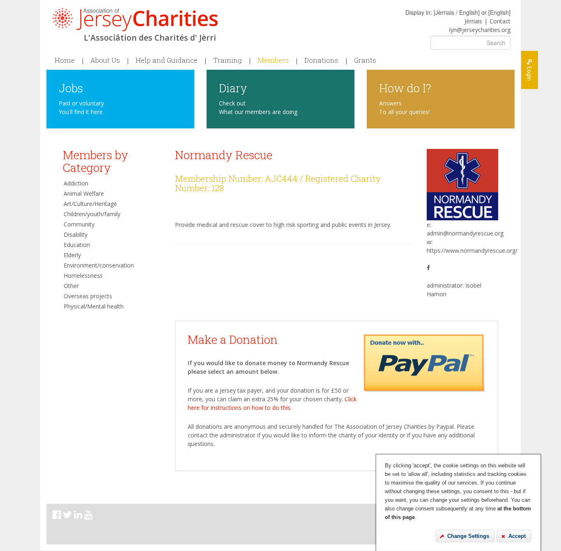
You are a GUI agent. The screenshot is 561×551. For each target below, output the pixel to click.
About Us (105, 60)
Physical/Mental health (94, 306)
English (499, 12)
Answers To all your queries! (404, 107)
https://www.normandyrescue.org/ (472, 250)
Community (79, 224)
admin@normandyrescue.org (465, 233)
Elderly (72, 255)
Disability (75, 234)
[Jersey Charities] (135, 19)
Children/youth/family (92, 214)
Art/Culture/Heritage (90, 204)
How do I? (405, 87)
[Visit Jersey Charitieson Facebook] (58, 516)
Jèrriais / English (456, 12)
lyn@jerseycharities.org (479, 30)
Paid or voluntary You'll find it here (81, 107)
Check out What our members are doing (258, 107)
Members (273, 60)
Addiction (76, 183)
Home (65, 60)
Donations (321, 60)
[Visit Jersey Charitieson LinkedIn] (79, 516)
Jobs (71, 87)
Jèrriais (473, 21)
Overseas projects (88, 296)
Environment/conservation (99, 265)
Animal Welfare (84, 193)
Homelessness (83, 275)
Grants (365, 60)
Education (77, 245)
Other (71, 286)
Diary (233, 87)
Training (227, 60)
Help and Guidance (167, 60)
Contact (500, 21)
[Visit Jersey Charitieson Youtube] (89, 516)
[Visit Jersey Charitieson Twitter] (68, 516)
